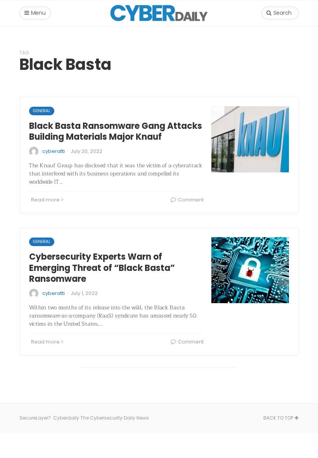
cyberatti (53, 151)
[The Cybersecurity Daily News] (159, 13)
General (41, 111)
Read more (45, 199)
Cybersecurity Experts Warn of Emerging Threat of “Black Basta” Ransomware (102, 268)
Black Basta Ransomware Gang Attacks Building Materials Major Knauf (115, 131)
